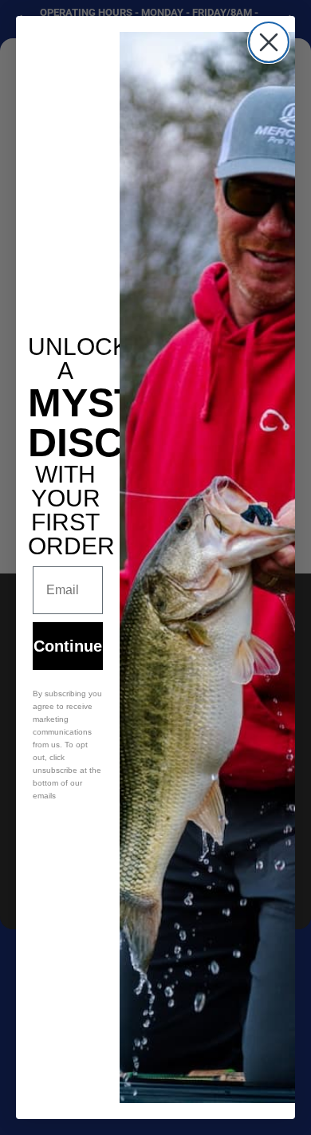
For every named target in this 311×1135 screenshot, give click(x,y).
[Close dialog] (269, 42)
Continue (67, 646)
